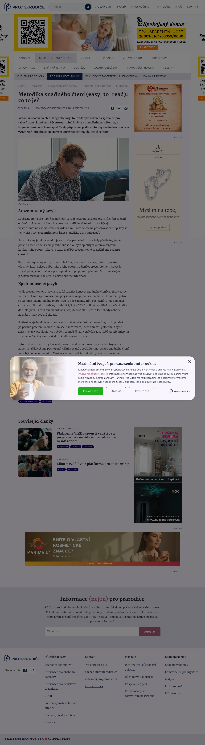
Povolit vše (90, 391)
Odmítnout (141, 391)
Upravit (116, 391)
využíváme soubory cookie (93, 373)
